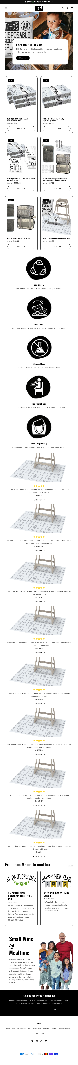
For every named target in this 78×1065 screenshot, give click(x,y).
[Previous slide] (31, 72)
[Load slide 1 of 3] (35, 71)
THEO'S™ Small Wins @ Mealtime (36, 1057)
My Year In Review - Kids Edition (56, 894)
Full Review (37, 500)
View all (70, 866)
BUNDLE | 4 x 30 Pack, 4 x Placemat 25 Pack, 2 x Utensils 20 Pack (21, 179)
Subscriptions (21, 1028)
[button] (6, 8)
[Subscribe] (55, 1009)
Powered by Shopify (50, 1057)
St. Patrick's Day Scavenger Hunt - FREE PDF (20, 896)
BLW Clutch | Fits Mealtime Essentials (18, 238)
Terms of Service (64, 1028)
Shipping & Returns (50, 1028)
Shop (8, 1028)
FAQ (29, 1028)
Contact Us (37, 1028)
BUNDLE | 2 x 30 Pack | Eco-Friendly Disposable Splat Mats (53, 120)
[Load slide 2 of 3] (39, 71)
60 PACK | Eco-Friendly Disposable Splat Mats (56, 238)
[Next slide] (47, 72)
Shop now (23, 58)
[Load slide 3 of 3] (42, 71)
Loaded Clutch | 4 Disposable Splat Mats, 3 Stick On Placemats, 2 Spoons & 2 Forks (55, 179)
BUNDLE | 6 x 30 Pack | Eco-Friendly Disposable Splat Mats (18, 120)
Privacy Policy (39, 1033)
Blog (13, 1028)
